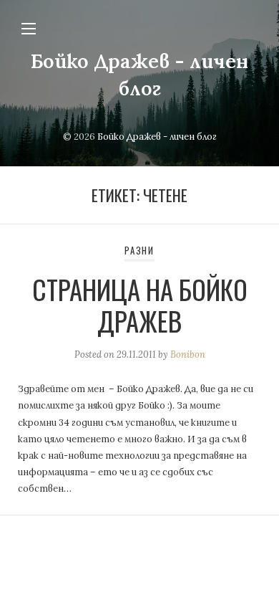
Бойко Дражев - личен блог (157, 136)
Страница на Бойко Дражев (140, 305)
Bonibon (187, 354)
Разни (139, 250)
